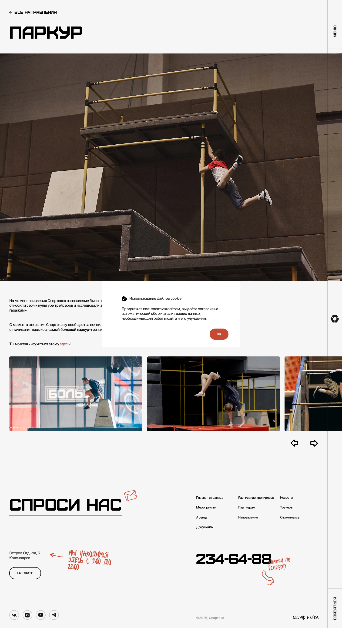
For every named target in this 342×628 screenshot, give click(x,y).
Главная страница (209, 497)
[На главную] (335, 318)
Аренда (201, 517)
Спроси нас (65, 504)
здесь (65, 344)
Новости (286, 497)
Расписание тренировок (256, 497)
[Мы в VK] (14, 615)
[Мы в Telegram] (54, 615)
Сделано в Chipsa (306, 618)
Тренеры (286, 507)
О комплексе (289, 517)
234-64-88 (233, 558)
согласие (205, 308)
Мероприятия (206, 507)
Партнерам (246, 507)
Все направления (35, 12)
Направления (248, 517)
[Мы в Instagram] (27, 615)
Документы (204, 527)
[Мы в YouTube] (41, 615)
